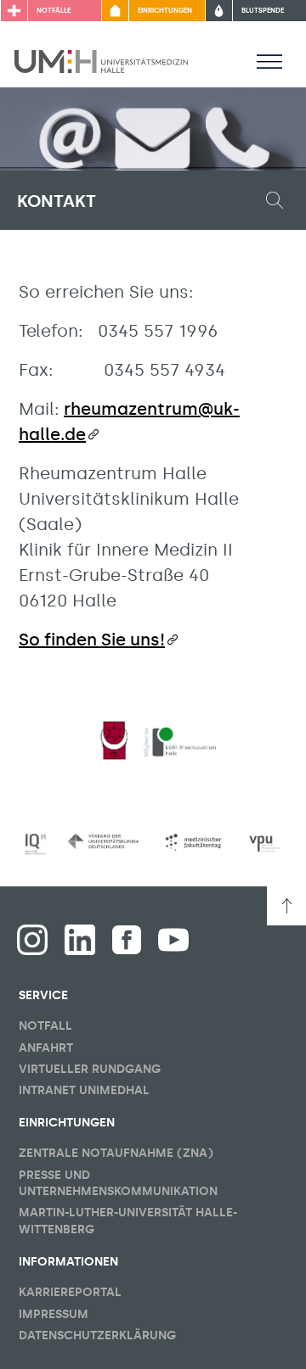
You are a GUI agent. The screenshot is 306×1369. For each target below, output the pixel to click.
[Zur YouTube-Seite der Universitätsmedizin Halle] (173, 940)
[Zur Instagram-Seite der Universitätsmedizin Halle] (32, 940)
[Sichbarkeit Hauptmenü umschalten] (269, 61)
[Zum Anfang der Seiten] (286, 906)
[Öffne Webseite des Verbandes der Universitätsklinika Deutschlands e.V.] (103, 841)
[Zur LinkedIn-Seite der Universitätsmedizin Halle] (80, 940)
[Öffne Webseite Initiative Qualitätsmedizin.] (36, 844)
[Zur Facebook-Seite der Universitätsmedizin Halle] (127, 940)
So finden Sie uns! (92, 639)
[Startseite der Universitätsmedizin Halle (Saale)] (101, 60)
